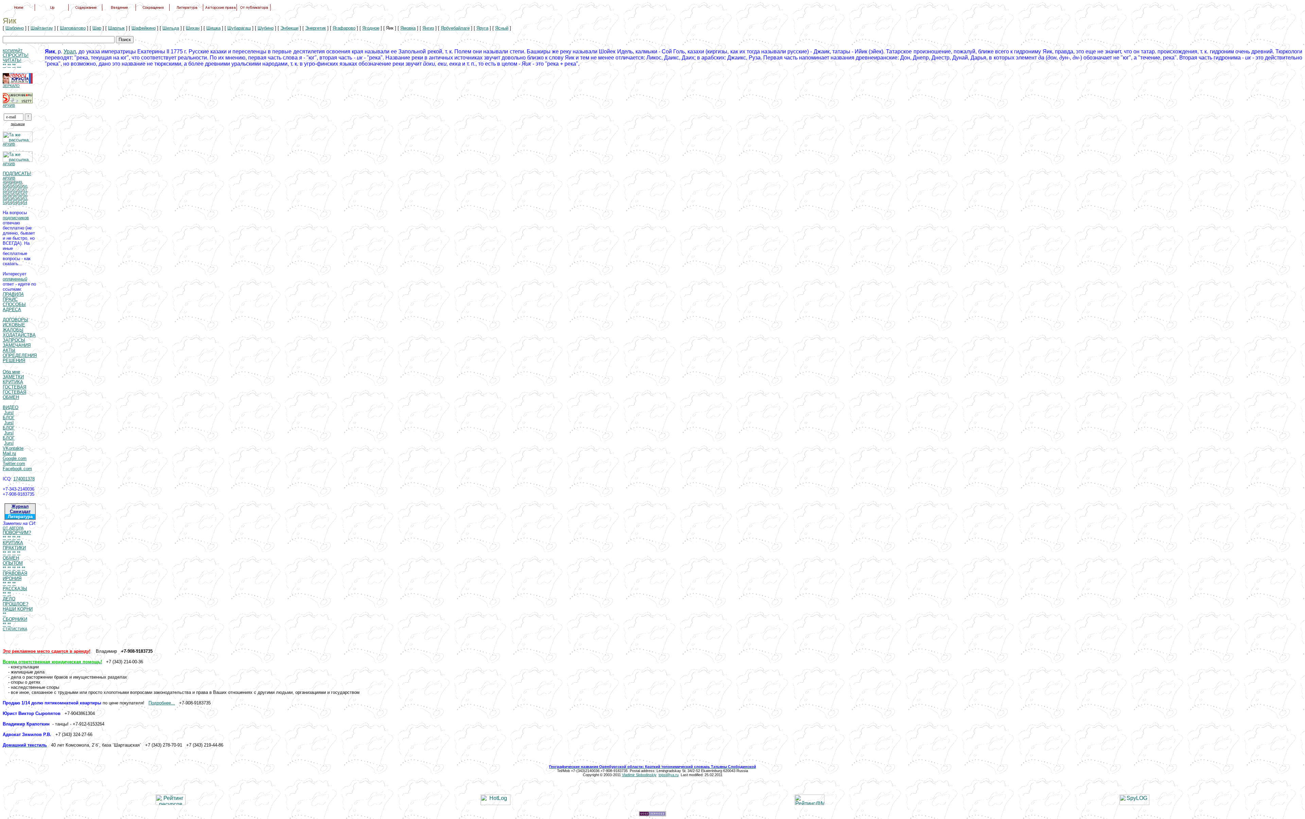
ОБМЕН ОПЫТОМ (13, 561)
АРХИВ (9, 105)
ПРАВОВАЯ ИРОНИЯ (15, 576)
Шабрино (14, 28)
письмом (18, 124)
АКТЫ (9, 350)
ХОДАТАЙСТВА (19, 335)
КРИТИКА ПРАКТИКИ (14, 545)
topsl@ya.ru (669, 775)
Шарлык (116, 28)
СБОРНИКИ (15, 619)
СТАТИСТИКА (15, 629)
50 (5, 186)
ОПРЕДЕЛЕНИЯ (20, 355)
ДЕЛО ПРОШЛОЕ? (15, 601)
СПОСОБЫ (14, 304)
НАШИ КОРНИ (18, 609)
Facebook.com (17, 468)
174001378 (24, 478)
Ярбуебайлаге (455, 28)
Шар (96, 28)
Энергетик (315, 28)
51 (5, 190)
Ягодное (370, 28)
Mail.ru (9, 453)
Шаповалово (73, 28)
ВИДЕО (10, 407)
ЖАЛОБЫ (13, 329)
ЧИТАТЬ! (12, 60)
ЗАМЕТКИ (13, 376)
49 (5, 182)
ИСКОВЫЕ (14, 324)
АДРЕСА (12, 309)
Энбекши (289, 28)
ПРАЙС (10, 299)
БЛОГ (9, 417)
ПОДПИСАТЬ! (17, 173)
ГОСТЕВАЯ (14, 387)
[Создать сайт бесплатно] (652, 814)
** (4, 65)
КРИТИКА (13, 382)
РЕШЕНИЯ (14, 360)
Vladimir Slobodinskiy (639, 775)
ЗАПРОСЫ (14, 340)
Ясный (501, 28)
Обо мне (11, 371)
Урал (70, 51)
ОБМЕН (11, 397)
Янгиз (428, 28)
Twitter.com (14, 463)
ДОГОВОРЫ (15, 319)
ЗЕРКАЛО (11, 86)
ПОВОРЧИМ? (17, 532)
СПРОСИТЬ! (16, 55)
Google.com (15, 458)
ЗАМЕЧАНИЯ (17, 345)
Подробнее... (162, 702)
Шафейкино (144, 28)
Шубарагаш (239, 28)
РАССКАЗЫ (15, 588)
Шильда (170, 28)
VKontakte (13, 448)
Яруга (482, 28)
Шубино (266, 28)
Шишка (213, 28)
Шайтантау (42, 28)
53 (5, 199)
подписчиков (16, 217)
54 (5, 203)
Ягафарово (344, 28)
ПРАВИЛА (13, 294)
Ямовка (408, 28)
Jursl (9, 412)
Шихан (192, 28)
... (19, 65)
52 (5, 194)
